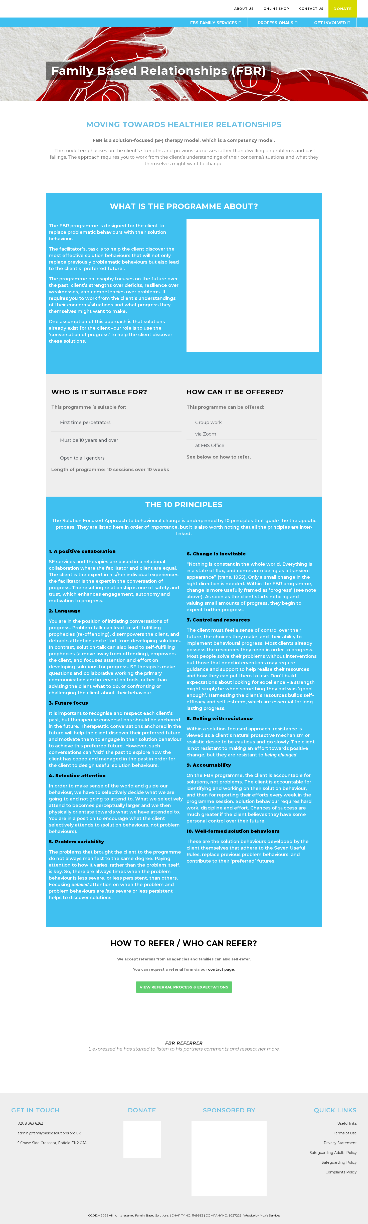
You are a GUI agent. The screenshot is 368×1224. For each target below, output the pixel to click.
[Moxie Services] (229, 1158)
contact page (221, 969)
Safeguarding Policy (339, 1162)
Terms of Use (345, 1133)
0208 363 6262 (30, 1123)
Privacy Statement (340, 1143)
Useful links (347, 1123)
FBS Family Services (213, 23)
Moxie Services (270, 1215)
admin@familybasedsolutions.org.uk (49, 1133)
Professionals (275, 23)
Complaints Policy (341, 1172)
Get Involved (330, 23)
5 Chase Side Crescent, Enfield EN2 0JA (52, 1143)
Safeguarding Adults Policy (333, 1152)
